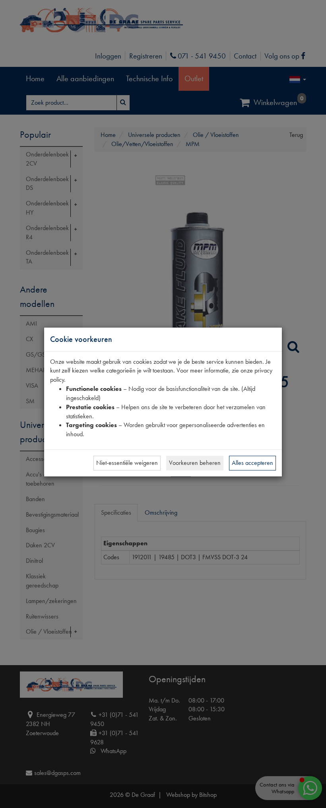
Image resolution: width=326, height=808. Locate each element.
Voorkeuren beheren (195, 463)
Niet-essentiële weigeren (127, 463)
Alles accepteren (252, 463)
